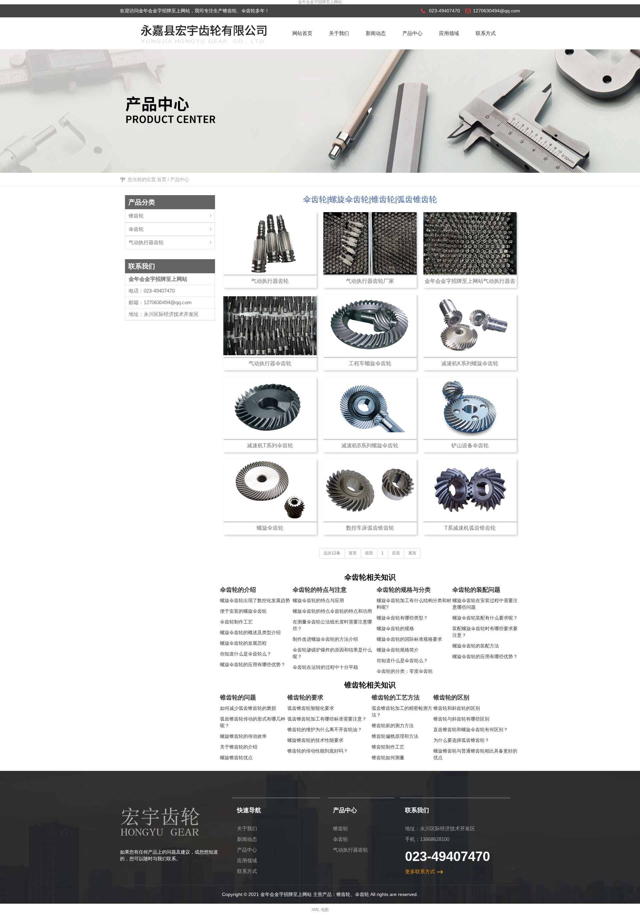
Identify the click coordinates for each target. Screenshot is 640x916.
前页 (369, 553)
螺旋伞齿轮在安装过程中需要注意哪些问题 (485, 604)
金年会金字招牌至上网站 (320, 2)
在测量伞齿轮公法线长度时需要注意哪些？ (332, 625)
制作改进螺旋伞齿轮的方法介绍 (325, 639)
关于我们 (247, 828)
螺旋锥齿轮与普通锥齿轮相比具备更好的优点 (475, 754)
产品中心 (179, 179)
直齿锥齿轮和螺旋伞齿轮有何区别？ (470, 729)
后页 (396, 553)
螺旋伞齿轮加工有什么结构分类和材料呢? (414, 604)
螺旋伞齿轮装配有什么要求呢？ (485, 617)
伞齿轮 (136, 229)
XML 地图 (320, 909)
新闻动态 (247, 839)
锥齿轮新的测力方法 (393, 725)
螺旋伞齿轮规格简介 (398, 649)
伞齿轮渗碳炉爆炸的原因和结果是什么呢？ (332, 653)
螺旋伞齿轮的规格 (395, 628)
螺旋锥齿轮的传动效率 (243, 736)
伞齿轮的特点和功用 (351, 611)
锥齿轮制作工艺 (388, 747)
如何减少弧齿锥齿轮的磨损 (248, 708)
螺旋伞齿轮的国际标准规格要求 (409, 639)
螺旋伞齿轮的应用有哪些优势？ (252, 664)
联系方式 (247, 871)
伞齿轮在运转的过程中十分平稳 (325, 667)
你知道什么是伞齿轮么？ (245, 653)
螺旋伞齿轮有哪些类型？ (402, 617)
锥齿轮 (136, 215)
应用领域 (247, 860)
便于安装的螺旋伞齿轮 (243, 611)
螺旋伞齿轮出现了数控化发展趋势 (255, 600)
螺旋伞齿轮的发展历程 (243, 643)
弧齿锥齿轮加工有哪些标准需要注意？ (327, 719)
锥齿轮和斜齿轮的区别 (456, 708)
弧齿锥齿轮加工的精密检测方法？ (402, 712)
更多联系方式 (420, 871)
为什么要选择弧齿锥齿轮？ (461, 740)
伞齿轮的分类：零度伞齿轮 (405, 671)
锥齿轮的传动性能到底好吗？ (317, 751)
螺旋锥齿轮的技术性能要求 (315, 740)
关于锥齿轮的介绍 (238, 747)
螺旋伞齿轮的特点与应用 (318, 600)
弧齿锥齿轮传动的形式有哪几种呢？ (252, 722)
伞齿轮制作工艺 (236, 621)
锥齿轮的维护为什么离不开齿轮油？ (324, 729)
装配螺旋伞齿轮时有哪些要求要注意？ (485, 632)
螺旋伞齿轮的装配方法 (475, 645)
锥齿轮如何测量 (388, 757)
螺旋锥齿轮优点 (236, 757)
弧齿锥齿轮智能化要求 (310, 708)
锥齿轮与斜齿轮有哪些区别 (461, 719)
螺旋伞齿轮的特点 (311, 611)
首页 (161, 179)
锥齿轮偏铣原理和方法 (395, 736)
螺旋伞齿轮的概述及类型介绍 (250, 632)
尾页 (412, 553)
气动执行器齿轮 (146, 242)
